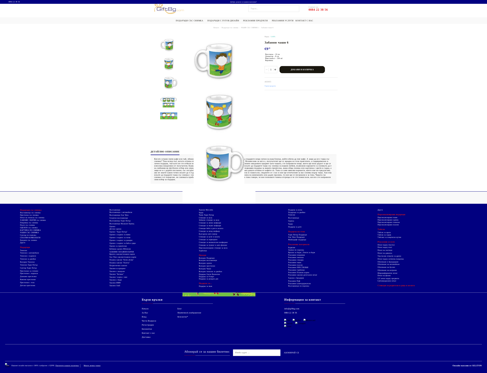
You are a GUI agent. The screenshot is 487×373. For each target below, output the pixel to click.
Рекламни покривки (296, 255)
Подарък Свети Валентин (209, 274)
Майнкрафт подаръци (297, 240)
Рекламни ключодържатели (299, 284)
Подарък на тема (296, 231)
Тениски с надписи (28, 256)
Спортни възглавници (118, 218)
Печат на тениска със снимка (32, 218)
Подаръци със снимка (189, 21)
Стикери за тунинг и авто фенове (213, 245)
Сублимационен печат (387, 281)
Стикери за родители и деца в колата (396, 285)
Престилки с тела (27, 282)
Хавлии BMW (115, 283)
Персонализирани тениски (389, 222)
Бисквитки (147, 329)
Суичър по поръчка (28, 235)
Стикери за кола (205, 218)
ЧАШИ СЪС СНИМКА (250, 28)
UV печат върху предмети (388, 278)
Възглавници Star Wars (119, 215)
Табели (381, 229)
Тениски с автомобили (29, 253)
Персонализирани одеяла (388, 220)
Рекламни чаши (294, 262)
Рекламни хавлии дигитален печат (302, 275)
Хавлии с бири (115, 280)
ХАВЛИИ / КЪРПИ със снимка (33, 220)
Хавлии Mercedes (206, 210)
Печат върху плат (385, 247)
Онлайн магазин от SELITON (467, 366)
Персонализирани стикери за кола (213, 248)
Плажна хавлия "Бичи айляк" (121, 260)
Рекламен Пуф (294, 281)
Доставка (146, 337)
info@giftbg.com (291, 309)
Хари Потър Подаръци (297, 235)
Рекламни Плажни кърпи (298, 272)
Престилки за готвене (29, 271)
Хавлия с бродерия (296, 278)
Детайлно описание (165, 151)
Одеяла (112, 226)
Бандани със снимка (28, 240)
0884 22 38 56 (14, 2)
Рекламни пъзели (295, 265)
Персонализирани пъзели (388, 225)
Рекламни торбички (296, 270)
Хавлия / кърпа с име (118, 277)
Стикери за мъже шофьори (210, 226)
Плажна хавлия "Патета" (119, 263)
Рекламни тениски (296, 257)
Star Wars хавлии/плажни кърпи (122, 257)
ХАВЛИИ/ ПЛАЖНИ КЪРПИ (121, 252)
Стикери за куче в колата (209, 237)
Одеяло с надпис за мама (119, 235)
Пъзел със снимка (27, 225)
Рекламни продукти (255, 21)
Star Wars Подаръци (296, 237)
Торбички (203, 251)
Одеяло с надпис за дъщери (121, 240)
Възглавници (114, 210)
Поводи (202, 255)
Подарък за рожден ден (208, 279)
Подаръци (25, 247)
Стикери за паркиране (208, 240)
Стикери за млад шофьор (209, 231)
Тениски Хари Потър (29, 265)
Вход (144, 317)
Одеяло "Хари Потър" (118, 232)
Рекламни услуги (283, 21)
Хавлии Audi (114, 286)
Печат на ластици (385, 250)
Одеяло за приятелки (118, 246)
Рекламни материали (298, 244)
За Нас (145, 313)
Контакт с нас (304, 21)
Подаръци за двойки (296, 212)
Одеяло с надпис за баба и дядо (122, 243)
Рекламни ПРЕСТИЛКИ (298, 267)
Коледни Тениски (27, 262)
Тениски (23, 250)
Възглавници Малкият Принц (121, 224)
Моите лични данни (92, 366)
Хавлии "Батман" (116, 274)
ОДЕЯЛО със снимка (29, 228)
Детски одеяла (115, 229)
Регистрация (148, 325)
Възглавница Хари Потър (120, 221)
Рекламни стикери (295, 260)
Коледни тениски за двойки (210, 271)
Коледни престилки (207, 266)
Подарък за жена (295, 210)
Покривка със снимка (29, 223)
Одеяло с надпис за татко (120, 237)
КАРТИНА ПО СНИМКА (30, 230)
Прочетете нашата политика (67, 366)
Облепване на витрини (387, 270)
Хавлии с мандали (117, 271)
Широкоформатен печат (387, 273)
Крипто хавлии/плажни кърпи (122, 254)
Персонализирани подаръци (391, 214)
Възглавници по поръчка (298, 286)
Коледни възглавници (208, 260)
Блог (179, 309)
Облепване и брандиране (388, 262)
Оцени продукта (270, 86)
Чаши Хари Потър (206, 215)
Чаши (201, 213)
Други (22, 243)
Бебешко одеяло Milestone (120, 249)
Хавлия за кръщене (117, 268)
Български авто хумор (208, 234)
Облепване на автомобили (389, 264)
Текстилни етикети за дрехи (389, 256)
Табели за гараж (384, 235)
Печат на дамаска (385, 253)
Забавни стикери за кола (209, 220)
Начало (216, 28)
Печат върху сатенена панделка (391, 259)
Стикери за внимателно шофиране (213, 242)
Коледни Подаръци (207, 258)
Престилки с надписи (29, 273)
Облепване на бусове (386, 267)
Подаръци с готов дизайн (223, 21)
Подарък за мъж (205, 286)
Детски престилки (27, 285)
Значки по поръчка (296, 250)
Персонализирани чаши (387, 217)
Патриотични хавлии (118, 266)
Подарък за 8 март (206, 277)
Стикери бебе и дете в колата (211, 228)
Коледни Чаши (205, 269)
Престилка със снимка (29, 215)
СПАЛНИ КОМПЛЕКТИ (30, 238)
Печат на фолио (384, 276)
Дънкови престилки (28, 276)
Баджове (291, 247)
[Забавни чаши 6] (169, 45)
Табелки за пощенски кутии (389, 237)
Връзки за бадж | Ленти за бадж (301, 252)
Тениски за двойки (28, 259)
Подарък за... (205, 283)
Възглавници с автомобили (120, 212)
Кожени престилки (28, 279)
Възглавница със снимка (30, 213)
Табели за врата (384, 232)
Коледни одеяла (205, 263)
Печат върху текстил (386, 245)
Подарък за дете (294, 227)
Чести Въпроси (149, 321)
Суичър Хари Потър (28, 268)
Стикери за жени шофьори (210, 223)
